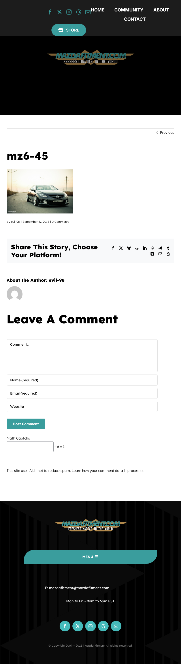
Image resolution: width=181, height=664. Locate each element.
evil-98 (15, 221)
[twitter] (59, 12)
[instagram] (69, 12)
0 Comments (60, 221)
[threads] (78, 12)
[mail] (87, 12)
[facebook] (50, 12)
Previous (167, 132)
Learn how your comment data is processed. (108, 470)
